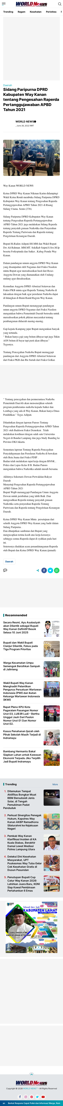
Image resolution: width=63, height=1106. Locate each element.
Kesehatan (36, 11)
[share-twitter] (50, 570)
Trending (8, 11)
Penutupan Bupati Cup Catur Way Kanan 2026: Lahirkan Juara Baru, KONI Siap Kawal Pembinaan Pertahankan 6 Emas (23, 884)
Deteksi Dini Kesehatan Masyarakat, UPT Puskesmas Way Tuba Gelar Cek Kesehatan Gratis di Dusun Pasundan (24, 863)
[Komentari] (5, 570)
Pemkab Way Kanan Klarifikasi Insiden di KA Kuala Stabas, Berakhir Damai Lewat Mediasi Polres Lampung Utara (22, 842)
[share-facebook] (44, 570)
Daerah (7, 85)
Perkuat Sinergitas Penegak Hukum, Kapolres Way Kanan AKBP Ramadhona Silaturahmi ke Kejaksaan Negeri (24, 822)
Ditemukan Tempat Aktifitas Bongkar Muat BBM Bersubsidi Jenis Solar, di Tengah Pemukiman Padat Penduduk (19, 800)
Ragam (21, 11)
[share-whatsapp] (56, 570)
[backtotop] (31, 1075)
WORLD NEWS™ (30, 1088)
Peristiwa (51, 11)
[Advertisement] (31, 48)
